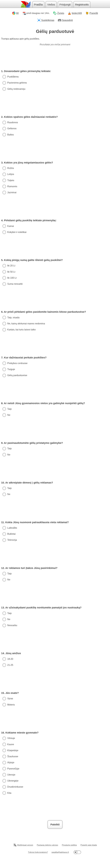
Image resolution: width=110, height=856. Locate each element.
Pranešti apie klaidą (88, 845)
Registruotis (82, 4)
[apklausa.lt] (25, 4)
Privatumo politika (69, 845)
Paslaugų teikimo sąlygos (47, 845)
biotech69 (77, 13)
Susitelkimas (47, 20)
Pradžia (38, 4)
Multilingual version (25, 845)
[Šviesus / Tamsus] (77, 852)
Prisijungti (65, 4)
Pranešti (94, 13)
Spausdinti (67, 20)
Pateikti (55, 824)
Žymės (60, 13)
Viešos (51, 4)
